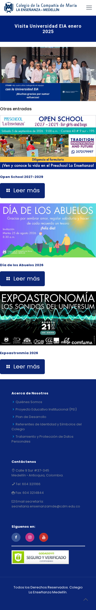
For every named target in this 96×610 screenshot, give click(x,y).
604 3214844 (33, 492)
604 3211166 (30, 484)
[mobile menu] (89, 7)
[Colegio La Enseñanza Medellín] (43, 7)
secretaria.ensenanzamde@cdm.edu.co (46, 506)
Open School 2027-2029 (21, 176)
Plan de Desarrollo (31, 416)
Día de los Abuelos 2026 (22, 265)
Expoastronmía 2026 (19, 353)
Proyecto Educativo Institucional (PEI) (46, 409)
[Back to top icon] (85, 599)
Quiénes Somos (29, 401)
